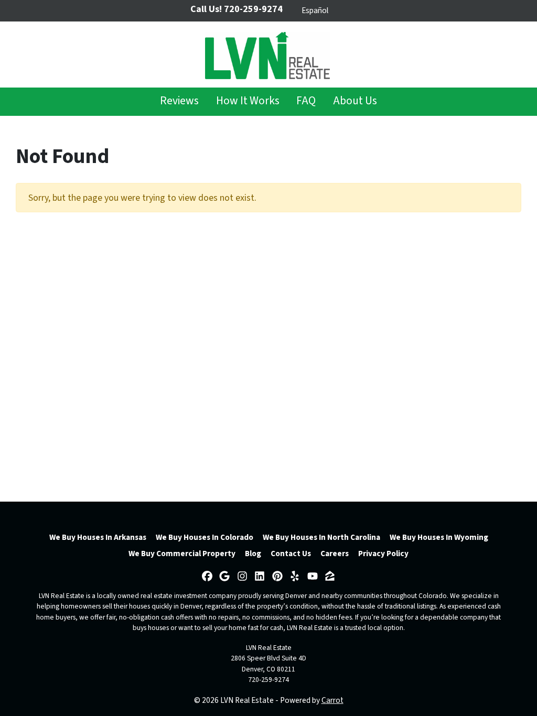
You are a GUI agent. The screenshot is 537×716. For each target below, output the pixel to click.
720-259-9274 (268, 680)
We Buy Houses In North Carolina (321, 537)
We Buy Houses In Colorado (204, 537)
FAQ (306, 101)
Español (315, 10)
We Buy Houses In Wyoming (439, 537)
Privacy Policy (383, 553)
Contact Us (291, 553)
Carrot (332, 700)
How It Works (248, 101)
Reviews (179, 101)
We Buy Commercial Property (181, 553)
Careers (334, 553)
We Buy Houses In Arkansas (97, 537)
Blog (253, 553)
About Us (355, 101)
